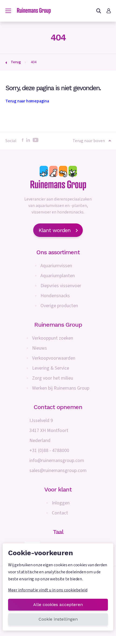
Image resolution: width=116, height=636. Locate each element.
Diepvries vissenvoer (60, 285)
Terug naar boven (89, 141)
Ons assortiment (58, 252)
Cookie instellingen (58, 619)
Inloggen (61, 503)
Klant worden (54, 230)
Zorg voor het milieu (52, 378)
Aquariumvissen (56, 265)
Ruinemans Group (58, 324)
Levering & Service (50, 368)
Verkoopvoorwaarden (53, 358)
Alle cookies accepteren (58, 604)
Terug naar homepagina (27, 101)
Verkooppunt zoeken (52, 338)
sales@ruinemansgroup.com (58, 470)
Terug (16, 62)
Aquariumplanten (57, 275)
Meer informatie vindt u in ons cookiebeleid (47, 590)
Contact (60, 513)
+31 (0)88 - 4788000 (49, 450)
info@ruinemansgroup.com (56, 460)
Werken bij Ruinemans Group (60, 388)
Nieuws (39, 348)
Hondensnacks (55, 295)
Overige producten (59, 305)
